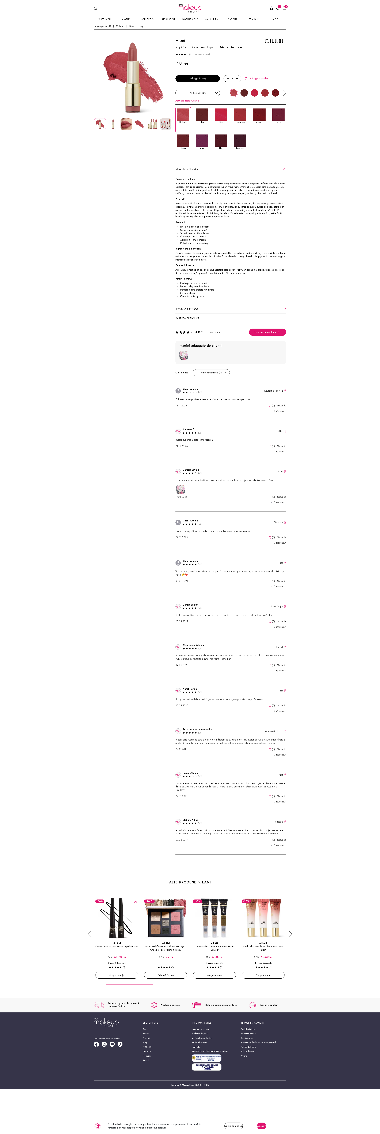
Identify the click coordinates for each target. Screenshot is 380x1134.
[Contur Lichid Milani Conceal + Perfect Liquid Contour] (165, 918)
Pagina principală (102, 26)
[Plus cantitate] (237, 78)
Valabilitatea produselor (202, 1038)
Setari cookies (247, 1038)
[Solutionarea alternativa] (214, 1058)
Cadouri (233, 19)
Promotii (146, 1038)
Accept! (261, 1126)
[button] (284, 93)
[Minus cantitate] (228, 78)
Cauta (112, 8)
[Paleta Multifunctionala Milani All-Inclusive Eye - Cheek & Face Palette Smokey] (116, 918)
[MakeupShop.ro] (190, 8)
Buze (131, 26)
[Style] (244, 93)
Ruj (141, 26)
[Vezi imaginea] (133, 77)
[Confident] (265, 93)
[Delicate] (234, 93)
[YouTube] (113, 1045)
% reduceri (104, 19)
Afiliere (244, 1055)
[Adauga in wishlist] (135, 902)
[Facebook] (98, 1045)
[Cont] (270, 9)
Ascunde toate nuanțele (187, 100)
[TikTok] (121, 1045)
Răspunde (281, 405)
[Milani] (274, 40)
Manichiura (211, 19)
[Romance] (275, 93)
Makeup (120, 26)
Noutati (146, 1033)
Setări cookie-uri (234, 1126)
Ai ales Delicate (198, 93)
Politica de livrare (248, 1046)
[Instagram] (106, 1045)
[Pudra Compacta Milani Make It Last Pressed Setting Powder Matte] (263, 918)
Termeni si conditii (248, 1033)
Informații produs (186, 308)
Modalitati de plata (200, 1033)
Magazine (147, 1055)
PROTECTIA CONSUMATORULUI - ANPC (210, 1051)
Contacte (147, 1051)
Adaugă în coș (198, 78)
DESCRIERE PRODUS (186, 169)
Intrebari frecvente (199, 1042)
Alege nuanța (165, 975)
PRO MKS (147, 1046)
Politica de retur (247, 1051)
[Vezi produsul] (184, 902)
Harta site (196, 1046)
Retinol (146, 1060)
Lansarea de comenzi (201, 1029)
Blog (276, 19)
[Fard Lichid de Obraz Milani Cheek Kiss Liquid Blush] (214, 918)
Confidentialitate (248, 1029)
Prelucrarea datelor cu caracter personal (258, 1042)
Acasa (145, 1029)
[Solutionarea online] (214, 1067)
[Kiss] (254, 93)
